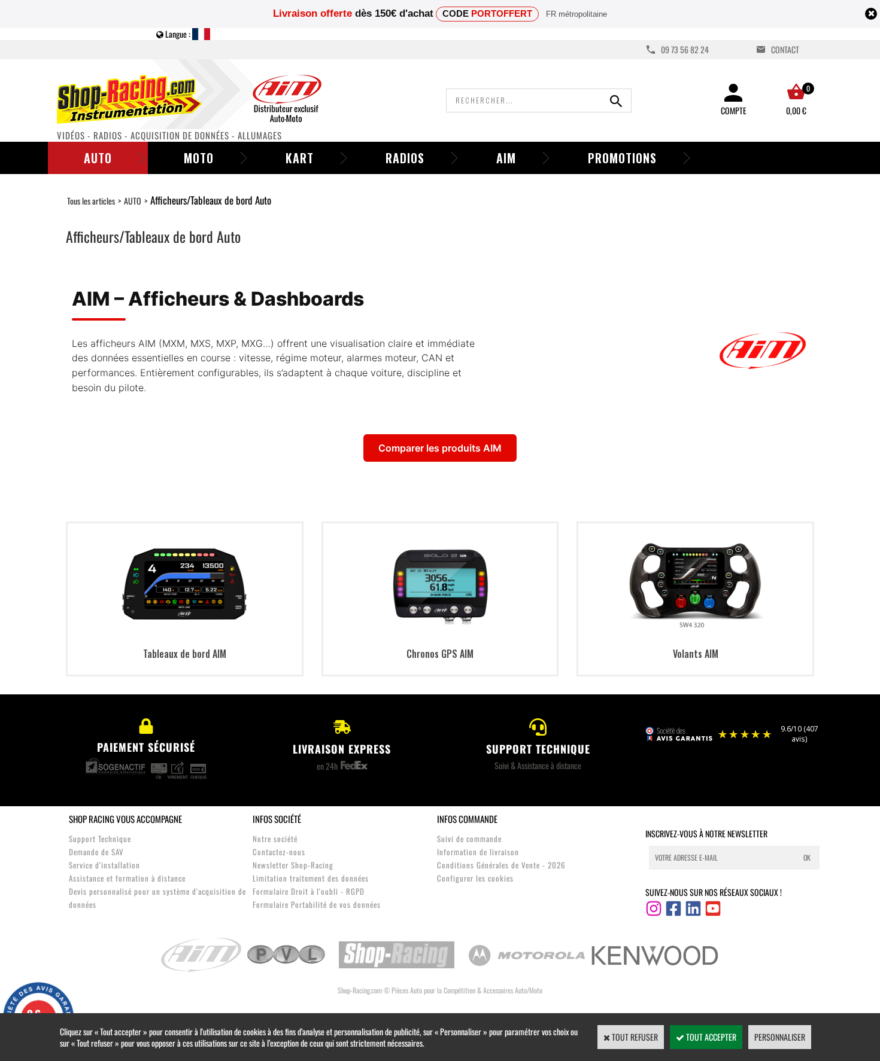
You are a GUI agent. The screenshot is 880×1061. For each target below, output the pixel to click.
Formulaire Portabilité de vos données (317, 904)
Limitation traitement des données (311, 878)
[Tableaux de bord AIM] (185, 634)
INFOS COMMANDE (467, 818)
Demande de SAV (96, 852)
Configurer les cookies (475, 878)
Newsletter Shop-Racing (293, 865)
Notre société (275, 838)
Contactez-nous (279, 852)
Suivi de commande (469, 838)
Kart (300, 158)
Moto (199, 158)
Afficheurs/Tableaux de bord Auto (210, 200)
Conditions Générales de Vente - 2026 (501, 865)
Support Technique (100, 838)
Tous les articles (91, 200)
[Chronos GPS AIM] (440, 634)
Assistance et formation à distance (127, 878)
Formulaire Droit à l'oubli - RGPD (309, 891)
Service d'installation (104, 865)
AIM (506, 158)
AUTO (132, 200)
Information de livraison (478, 852)
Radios (405, 158)
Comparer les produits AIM (440, 448)
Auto (98, 158)
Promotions (622, 158)
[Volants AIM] (695, 634)
